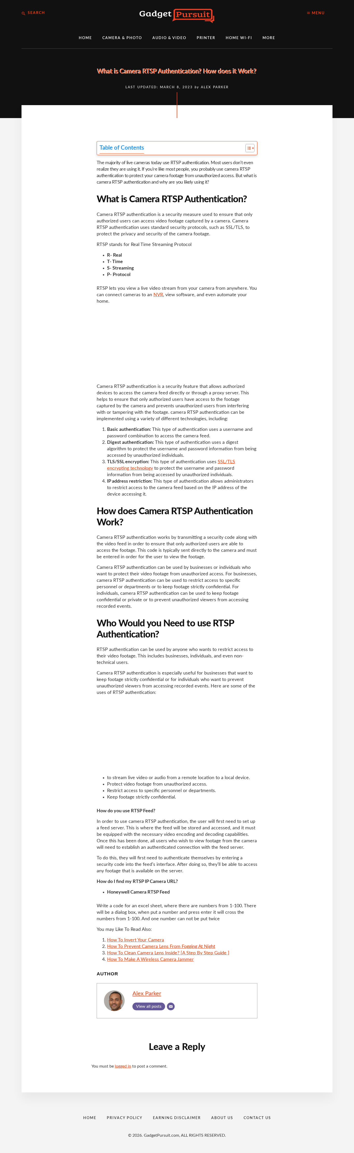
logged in (123, 1066)
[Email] (171, 1006)
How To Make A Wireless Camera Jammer (150, 959)
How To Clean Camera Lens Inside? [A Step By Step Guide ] (168, 953)
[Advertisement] (177, 345)
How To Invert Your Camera (135, 940)
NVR (158, 295)
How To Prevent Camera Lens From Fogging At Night (161, 946)
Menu (317, 13)
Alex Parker (146, 993)
